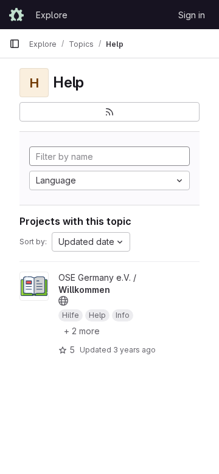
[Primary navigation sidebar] (14, 43)
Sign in (191, 15)
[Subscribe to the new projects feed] (109, 112)
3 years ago (134, 349)
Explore (52, 15)
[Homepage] (16, 14)
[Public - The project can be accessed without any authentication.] (63, 301)
